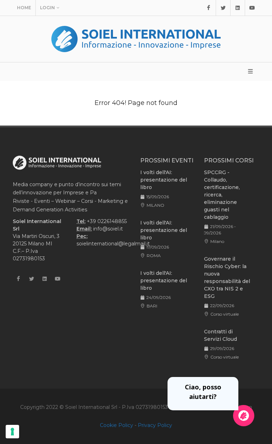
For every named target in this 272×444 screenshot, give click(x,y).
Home (24, 7)
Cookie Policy (116, 425)
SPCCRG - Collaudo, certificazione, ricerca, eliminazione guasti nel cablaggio (222, 194)
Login (47, 7)
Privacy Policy (155, 425)
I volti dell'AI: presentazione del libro (163, 179)
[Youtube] (252, 8)
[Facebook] (209, 8)
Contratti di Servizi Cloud (220, 335)
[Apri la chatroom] (243, 415)
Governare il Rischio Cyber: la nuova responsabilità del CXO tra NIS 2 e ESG (227, 277)
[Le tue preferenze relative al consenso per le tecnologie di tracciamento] (12, 431)
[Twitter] (223, 8)
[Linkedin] (238, 8)
